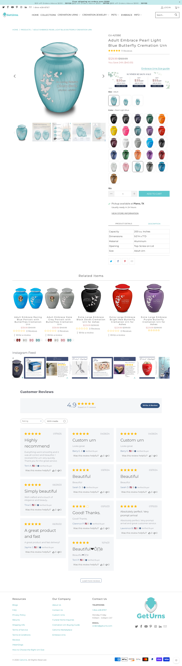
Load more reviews (91, 581)
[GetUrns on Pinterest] (16, 7)
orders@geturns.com (102, 626)
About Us (56, 605)
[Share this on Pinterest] (125, 261)
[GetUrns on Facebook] (8, 7)
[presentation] (46, 340)
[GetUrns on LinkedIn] (25, 7)
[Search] (176, 15)
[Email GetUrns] (30, 7)
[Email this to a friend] (132, 261)
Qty (110, 188)
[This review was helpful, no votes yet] (53, 470)
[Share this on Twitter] (111, 261)
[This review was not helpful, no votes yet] (58, 470)
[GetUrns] (11, 15)
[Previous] (15, 76)
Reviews (16, 640)
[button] (69, 14)
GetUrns (23, 660)
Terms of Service (20, 630)
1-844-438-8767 (41, 7)
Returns (16, 620)
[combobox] (31, 421)
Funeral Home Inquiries (63, 620)
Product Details (123, 223)
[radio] (113, 100)
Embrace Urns (59, 635)
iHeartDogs (17, 645)
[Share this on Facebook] (118, 261)
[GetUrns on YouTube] (12, 7)
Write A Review (150, 405)
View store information (125, 213)
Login (167, 7)
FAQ (14, 610)
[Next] (103, 76)
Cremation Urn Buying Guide (66, 625)
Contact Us (57, 610)
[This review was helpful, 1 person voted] (150, 455)
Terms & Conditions (21, 635)
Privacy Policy (19, 615)
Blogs (15, 605)
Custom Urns (58, 615)
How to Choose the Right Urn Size (28, 650)
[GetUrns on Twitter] (3, 7)
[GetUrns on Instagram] (21, 7)
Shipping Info (18, 625)
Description (154, 224)
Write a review (86, 333)
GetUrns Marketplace (62, 630)
